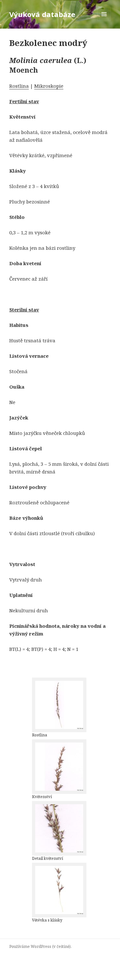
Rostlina (19, 86)
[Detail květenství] (59, 828)
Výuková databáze (42, 14)
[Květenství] (59, 766)
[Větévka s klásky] (59, 890)
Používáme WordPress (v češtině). (40, 946)
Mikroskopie (48, 86)
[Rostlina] (59, 705)
